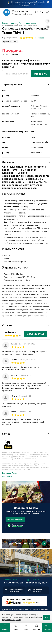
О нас (28, 610)
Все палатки (7, 476)
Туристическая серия (27, 23)
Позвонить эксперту (15, 519)
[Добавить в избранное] (47, 21)
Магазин (45, 610)
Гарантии (36, 610)
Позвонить (47, 629)
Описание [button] (8, 162)
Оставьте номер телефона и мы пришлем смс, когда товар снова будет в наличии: (26, 63)
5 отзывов (39, 38)
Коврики (13, 23)
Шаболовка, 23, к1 (37, 582)
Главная (5, 23)
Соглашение (18, 610)
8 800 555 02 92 (13, 582)
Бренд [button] (6, 433)
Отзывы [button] (7, 325)
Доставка (6, 610)
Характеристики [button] (12, 84)
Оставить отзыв (36, 334)
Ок (46, 617)
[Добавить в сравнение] (47, 27)
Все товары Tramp (9, 473)
